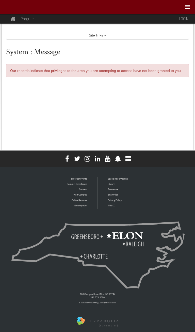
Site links (96, 35)
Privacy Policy (115, 200)
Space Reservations (118, 178)
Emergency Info (79, 178)
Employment (80, 205)
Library (111, 184)
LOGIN (183, 18)
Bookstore (113, 189)
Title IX (111, 205)
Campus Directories (77, 184)
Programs (29, 18)
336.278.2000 (97, 297)
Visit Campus (80, 194)
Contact (83, 189)
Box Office (113, 194)
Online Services (79, 200)
